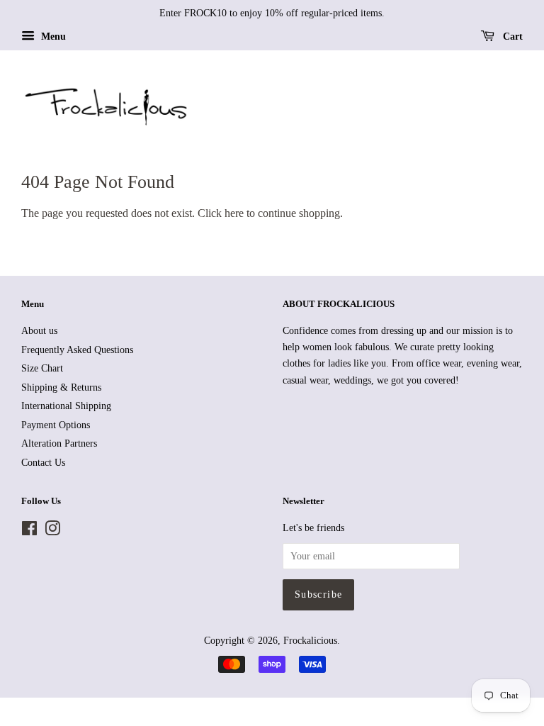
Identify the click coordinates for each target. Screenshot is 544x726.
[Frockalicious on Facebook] (29, 531)
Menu (52, 36)
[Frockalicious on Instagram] (52, 531)
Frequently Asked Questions (77, 350)
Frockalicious (310, 640)
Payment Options (55, 425)
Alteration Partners (59, 443)
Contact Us (43, 462)
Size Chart (42, 368)
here (234, 213)
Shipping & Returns (61, 387)
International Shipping (66, 406)
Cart (511, 36)
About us (39, 330)
